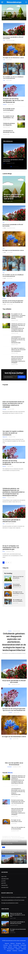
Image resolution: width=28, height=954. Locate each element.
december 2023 (4, 887)
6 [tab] (15, 166)
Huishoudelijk (23, 945)
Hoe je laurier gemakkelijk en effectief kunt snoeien (6, 860)
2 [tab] (11, 166)
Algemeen (7, 943)
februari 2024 (4, 885)
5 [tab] (14, 166)
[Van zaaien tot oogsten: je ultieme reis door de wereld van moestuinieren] (6, 350)
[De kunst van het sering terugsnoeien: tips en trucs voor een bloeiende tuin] (14, 90)
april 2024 (3, 883)
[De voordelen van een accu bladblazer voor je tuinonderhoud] (14, 69)
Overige (15, 947)
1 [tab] (10, 166)
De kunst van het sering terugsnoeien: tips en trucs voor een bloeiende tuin (13, 100)
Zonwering (15, 950)
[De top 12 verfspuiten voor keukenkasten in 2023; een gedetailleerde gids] (14, 537)
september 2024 (5, 878)
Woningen (9, 950)
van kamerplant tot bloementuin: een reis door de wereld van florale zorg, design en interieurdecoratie (18, 339)
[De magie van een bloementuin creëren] (14, 50)
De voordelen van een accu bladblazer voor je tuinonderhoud (13, 77)
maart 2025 (3, 876)
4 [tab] (13, 166)
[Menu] (2, 2)
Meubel (5, 947)
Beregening (18, 943)
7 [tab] (16, 166)
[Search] (26, 2)
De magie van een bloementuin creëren (13, 57)
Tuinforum (18, 948)
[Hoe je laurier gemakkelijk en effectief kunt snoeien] (14, 29)
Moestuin (10, 947)
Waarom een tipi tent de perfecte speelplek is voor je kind (13, 14)
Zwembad (20, 950)
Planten (20, 947)
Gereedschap (16, 945)
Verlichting (23, 948)
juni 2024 (3, 880)
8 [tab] (18, 166)
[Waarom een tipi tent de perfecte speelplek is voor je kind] (14, 189)
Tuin (5, 948)
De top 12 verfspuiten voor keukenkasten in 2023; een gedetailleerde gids (11, 547)
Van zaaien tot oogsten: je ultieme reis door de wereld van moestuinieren (18, 350)
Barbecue (13, 943)
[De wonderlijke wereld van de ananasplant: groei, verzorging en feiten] (21, 110)
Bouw (23, 943)
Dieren (10, 945)
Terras (24, 947)
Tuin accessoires (10, 948)
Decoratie (5, 945)
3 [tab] (12, 166)
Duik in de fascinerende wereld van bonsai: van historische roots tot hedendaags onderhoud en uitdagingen (18, 359)
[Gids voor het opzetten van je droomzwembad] (14, 751)
